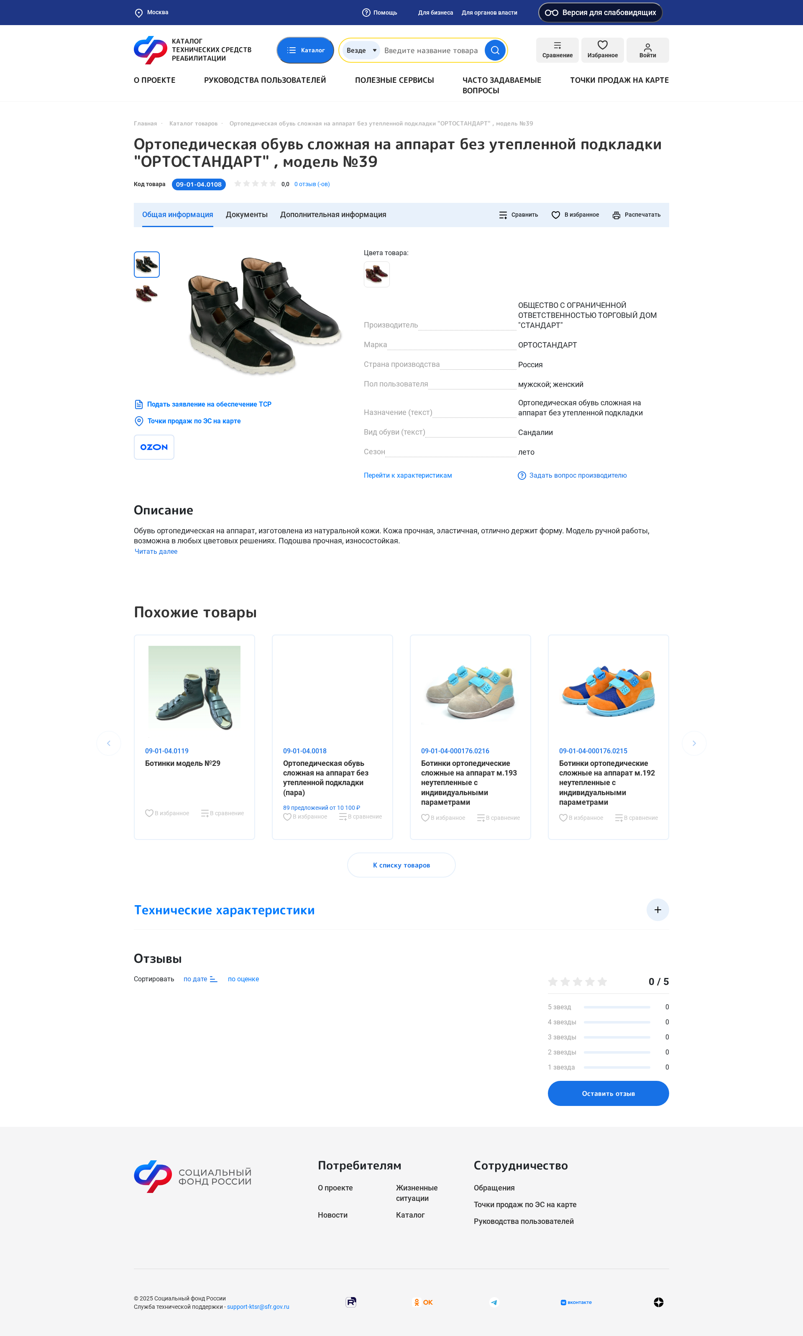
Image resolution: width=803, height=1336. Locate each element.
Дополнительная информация (333, 214)
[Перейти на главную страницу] (192, 50)
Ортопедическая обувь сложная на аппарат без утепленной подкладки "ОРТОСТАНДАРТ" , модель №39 (398, 152)
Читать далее (156, 551)
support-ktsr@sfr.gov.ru (258, 1306)
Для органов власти (489, 12)
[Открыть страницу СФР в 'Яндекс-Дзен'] (658, 1302)
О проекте (155, 80)
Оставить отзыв (608, 1093)
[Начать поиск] (495, 50)
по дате (196, 979)
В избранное (581, 214)
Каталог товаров (193, 123)
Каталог (410, 1215)
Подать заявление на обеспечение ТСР (209, 404)
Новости (333, 1215)
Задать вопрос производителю (578, 475)
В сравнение (226, 813)
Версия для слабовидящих (609, 12)
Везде (356, 50)
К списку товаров (401, 865)
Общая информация (177, 214)
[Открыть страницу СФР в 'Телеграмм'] (494, 1302)
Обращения (494, 1187)
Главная (145, 123)
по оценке (243, 979)
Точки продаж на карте (619, 80)
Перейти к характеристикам (408, 475)
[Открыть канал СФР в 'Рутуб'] (350, 1302)
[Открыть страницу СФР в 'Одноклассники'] (422, 1302)
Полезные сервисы (394, 80)
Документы (247, 214)
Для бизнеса (435, 12)
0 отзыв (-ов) (312, 184)
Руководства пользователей (265, 80)
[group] (263, 315)
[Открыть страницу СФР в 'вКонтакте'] (576, 1302)
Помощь (385, 12)
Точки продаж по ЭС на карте (194, 421)
